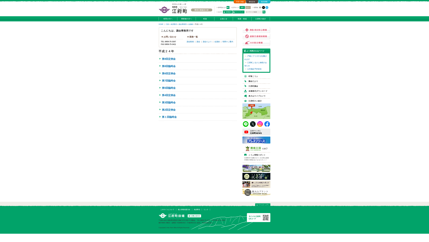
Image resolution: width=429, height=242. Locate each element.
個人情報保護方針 (184, 209)
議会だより (207, 42)
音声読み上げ (228, 7)
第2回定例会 (169, 109)
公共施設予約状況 (254, 69)
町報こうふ (253, 76)
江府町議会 (253, 86)
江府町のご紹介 (255, 101)
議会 (198, 42)
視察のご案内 (227, 42)
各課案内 (228, 12)
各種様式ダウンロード (258, 91)
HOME (161, 24)
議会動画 (190, 42)
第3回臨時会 (169, 102)
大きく (248, 7)
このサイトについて (167, 209)
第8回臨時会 (169, 66)
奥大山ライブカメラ (257, 96)
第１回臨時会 (169, 117)
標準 (242, 7)
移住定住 (252, 2)
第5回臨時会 (169, 87)
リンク (206, 209)
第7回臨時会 (169, 80)
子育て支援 (240, 2)
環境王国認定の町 (202, 10)
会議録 (190, 24)
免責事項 (197, 209)
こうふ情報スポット (256, 157)
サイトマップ (239, 12)
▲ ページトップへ (262, 205)
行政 (167, 24)
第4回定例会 (169, 95)
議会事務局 (183, 24)
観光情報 (264, 2)
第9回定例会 (169, 58)
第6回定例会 (169, 73)
